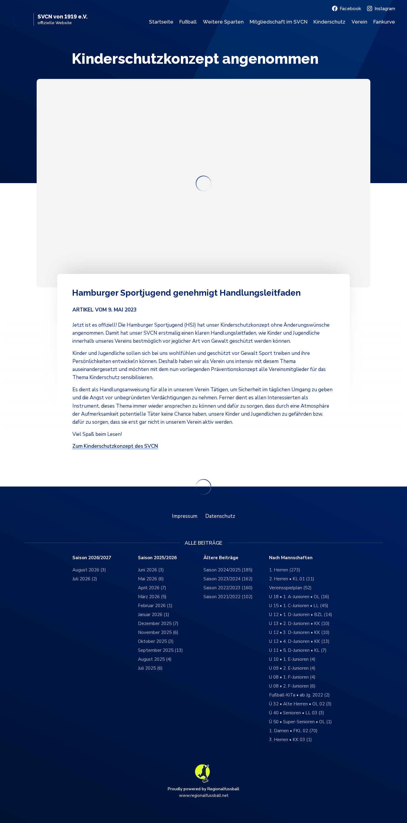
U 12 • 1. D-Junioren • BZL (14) (300, 615)
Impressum (184, 516)
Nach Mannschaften (291, 558)
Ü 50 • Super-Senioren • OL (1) (300, 722)
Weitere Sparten (223, 22)
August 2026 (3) (89, 570)
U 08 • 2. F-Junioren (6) (292, 686)
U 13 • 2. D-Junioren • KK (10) (299, 623)
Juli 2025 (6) (150, 668)
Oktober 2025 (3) (156, 641)
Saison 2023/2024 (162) (228, 579)
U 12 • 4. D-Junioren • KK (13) (299, 641)
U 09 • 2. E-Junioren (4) (292, 668)
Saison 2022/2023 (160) (228, 588)
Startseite (161, 22)
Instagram (385, 8)
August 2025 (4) (155, 659)
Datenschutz (220, 516)
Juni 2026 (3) (151, 570)
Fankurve (384, 22)
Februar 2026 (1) (155, 606)
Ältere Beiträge (221, 558)
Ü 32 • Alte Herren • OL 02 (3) (300, 704)
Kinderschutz (329, 22)
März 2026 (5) (152, 597)
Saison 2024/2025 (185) (228, 570)
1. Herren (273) (284, 570)
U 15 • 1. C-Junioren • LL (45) (298, 606)
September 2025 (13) (160, 650)
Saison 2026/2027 (91, 558)
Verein (359, 22)
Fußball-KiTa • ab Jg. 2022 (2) (299, 695)
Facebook (350, 8)
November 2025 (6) (158, 632)
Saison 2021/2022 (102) (228, 597)
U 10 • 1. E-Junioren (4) (292, 659)
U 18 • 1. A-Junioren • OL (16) (299, 597)
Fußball (188, 22)
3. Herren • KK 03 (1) (290, 740)
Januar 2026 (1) (153, 615)
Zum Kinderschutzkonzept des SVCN (115, 446)
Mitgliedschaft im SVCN (278, 22)
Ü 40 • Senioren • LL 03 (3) (296, 713)
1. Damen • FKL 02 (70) (293, 731)
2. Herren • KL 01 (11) (291, 579)
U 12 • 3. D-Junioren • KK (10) (299, 632)
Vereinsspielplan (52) (290, 588)
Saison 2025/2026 (157, 558)
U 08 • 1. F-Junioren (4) (292, 677)
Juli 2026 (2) (84, 579)
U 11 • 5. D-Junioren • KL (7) (298, 650)
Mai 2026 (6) (151, 579)
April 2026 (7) (152, 588)
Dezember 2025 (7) (158, 623)
